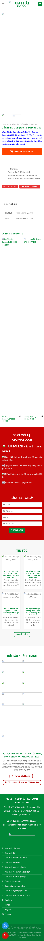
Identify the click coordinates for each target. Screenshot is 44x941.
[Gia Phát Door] (21, 4)
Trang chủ (6, 124)
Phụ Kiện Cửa (22, 929)
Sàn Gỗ (13, 929)
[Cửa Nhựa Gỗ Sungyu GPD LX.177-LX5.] (33, 326)
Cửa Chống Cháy (35, 927)
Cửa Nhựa (15, 124)
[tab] (22, 204)
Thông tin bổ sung (10, 204)
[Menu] (3, 4)
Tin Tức (31, 929)
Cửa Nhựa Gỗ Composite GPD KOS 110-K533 (8, 419)
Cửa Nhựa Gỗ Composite (29, 124)
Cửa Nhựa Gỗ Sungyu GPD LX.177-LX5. (30, 418)
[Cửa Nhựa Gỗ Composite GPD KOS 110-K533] (11, 326)
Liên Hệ (38, 929)
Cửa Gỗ (16, 927)
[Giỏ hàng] (40, 4)
